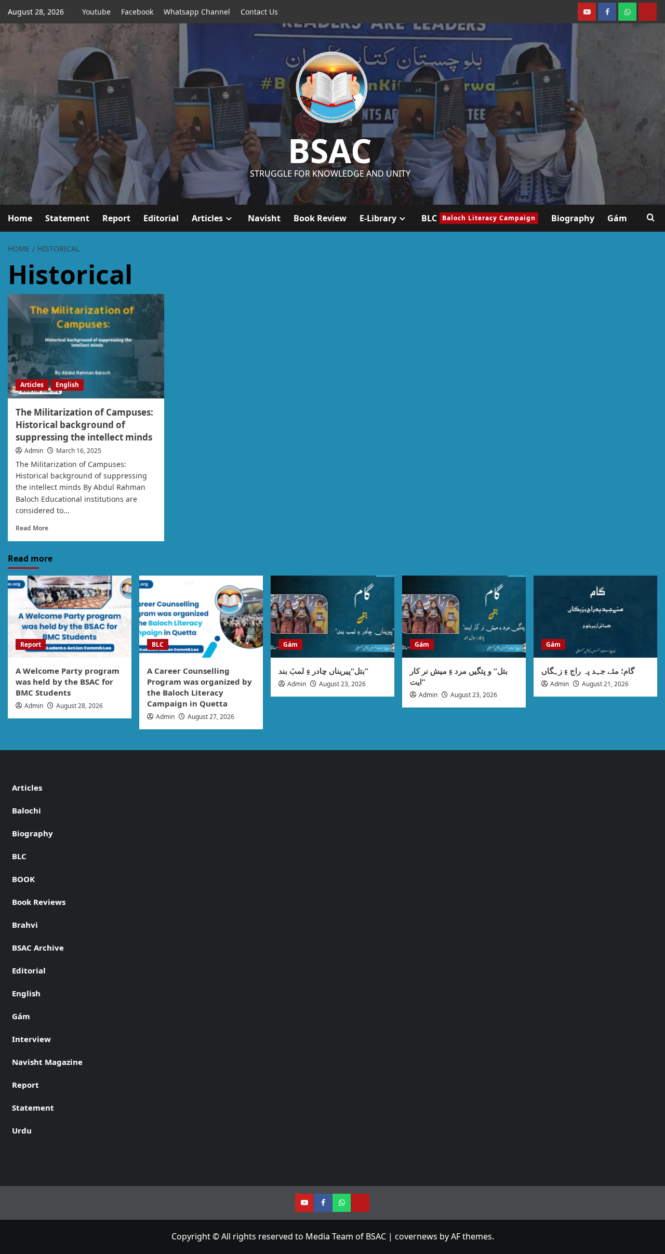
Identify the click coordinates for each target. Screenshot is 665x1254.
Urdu (22, 1130)
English (67, 384)
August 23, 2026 (342, 683)
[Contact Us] (648, 12)
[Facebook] (607, 12)
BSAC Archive (38, 947)
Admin (33, 450)
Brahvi (25, 924)
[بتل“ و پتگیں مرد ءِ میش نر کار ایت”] (464, 617)
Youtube (96, 12)
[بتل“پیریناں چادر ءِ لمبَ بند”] (332, 617)
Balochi (26, 810)
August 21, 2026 (605, 683)
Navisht (264, 218)
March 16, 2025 (78, 450)
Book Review (320, 218)
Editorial (161, 218)
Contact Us (259, 12)
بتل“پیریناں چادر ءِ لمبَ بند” (323, 670)
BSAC (330, 150)
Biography (572, 218)
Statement (67, 218)
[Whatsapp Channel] (627, 12)
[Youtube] (587, 12)
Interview (31, 1039)
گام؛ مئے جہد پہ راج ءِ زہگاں (587, 670)
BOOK (23, 879)
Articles (207, 218)
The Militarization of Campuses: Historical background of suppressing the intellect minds (84, 424)
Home (20, 218)
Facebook (137, 12)
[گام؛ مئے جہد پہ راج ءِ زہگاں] (595, 617)
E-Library (378, 218)
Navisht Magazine (47, 1062)
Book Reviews (38, 902)
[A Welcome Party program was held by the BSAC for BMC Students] (69, 617)
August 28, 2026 (79, 705)
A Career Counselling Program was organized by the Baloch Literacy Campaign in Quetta (199, 687)
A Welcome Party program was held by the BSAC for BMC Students (67, 681)
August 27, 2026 (211, 716)
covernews (416, 1236)
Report (116, 218)
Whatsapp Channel (197, 12)
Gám (617, 218)
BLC (478, 218)
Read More (32, 528)
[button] (650, 218)
